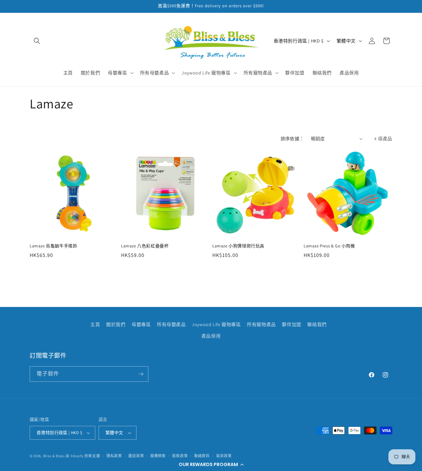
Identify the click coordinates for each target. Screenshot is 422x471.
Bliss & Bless (54, 456)
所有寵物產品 (261, 324)
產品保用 (211, 336)
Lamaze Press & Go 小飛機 (329, 246)
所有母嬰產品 (171, 324)
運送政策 (136, 456)
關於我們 (115, 324)
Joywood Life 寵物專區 (216, 324)
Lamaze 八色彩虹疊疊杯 (144, 246)
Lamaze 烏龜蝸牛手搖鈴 (53, 246)
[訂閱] (141, 374)
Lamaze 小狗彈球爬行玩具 (238, 246)
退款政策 (180, 456)
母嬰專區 (141, 324)
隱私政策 (114, 456)
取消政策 (224, 456)
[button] (211, 464)
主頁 (95, 324)
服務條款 (158, 456)
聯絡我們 (316, 324)
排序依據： (292, 139)
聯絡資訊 (202, 456)
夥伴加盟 (291, 324)
